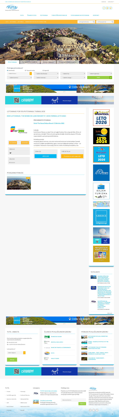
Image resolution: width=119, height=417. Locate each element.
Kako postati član (25, 399)
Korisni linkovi (10, 406)
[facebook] (103, 7)
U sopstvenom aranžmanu (17, 344)
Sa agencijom (13, 342)
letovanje (21, 21)
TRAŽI (98, 77)
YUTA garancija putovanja (80, 15)
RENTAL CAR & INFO (57, 342)
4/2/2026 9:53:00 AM (103, 309)
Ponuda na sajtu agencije (72, 156)
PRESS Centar (24, 402)
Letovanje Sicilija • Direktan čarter (98, 337)
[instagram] (107, 7)
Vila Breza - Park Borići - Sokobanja (96, 358)
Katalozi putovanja (46, 400)
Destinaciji (11, 70)
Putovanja (44, 15)
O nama (8, 391)
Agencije (104, 1)
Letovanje (9, 410)
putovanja (13, 21)
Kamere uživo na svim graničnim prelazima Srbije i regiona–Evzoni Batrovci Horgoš (103, 278)
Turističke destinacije (59, 15)
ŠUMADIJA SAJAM (56, 336)
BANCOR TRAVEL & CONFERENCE (61, 347)
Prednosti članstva (25, 395)
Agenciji (46, 70)
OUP (8, 402)
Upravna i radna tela (11, 399)
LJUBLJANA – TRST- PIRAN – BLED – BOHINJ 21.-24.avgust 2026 (98, 353)
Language (110, 1)
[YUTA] (12, 7)
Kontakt (96, 15)
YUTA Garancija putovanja (48, 391)
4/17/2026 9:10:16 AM (104, 297)
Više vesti (109, 313)
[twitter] (110, 7)
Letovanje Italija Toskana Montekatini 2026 (97, 347)
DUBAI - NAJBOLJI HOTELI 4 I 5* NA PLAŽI (98, 342)
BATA (52, 353)
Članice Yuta (31, 15)
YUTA (22, 15)
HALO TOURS (55, 358)
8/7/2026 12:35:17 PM (104, 283)
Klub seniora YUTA (25, 406)
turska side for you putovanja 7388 (35, 21)
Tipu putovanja (30, 70)
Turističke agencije (11, 395)
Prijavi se (82, 403)
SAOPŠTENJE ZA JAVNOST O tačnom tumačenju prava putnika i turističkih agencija (104, 304)
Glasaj (12, 359)
